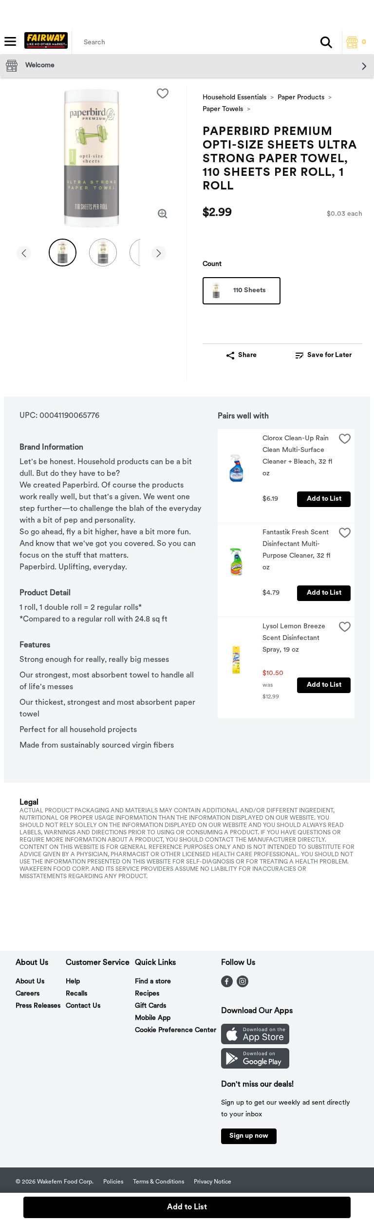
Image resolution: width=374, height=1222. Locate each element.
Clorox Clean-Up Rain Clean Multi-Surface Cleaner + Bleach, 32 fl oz (298, 456)
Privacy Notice (212, 1182)
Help (73, 981)
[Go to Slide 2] (103, 252)
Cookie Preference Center (175, 1030)
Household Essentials (234, 97)
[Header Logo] (44, 42)
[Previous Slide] (24, 254)
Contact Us (83, 1006)
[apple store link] (255, 1042)
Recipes (147, 993)
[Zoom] (162, 214)
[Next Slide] (159, 254)
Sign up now (248, 1136)
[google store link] (255, 1067)
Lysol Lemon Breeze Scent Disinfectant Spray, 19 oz (294, 638)
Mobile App (152, 1018)
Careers (27, 993)
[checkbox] (162, 93)
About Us (30, 981)
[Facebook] (227, 985)
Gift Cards (150, 1006)
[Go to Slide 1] (62, 252)
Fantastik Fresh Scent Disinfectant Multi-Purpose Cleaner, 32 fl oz (297, 550)
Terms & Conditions (158, 1182)
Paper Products (301, 97)
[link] (323, 355)
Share (247, 355)
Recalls (76, 993)
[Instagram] (242, 985)
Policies (113, 1182)
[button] (326, 42)
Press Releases (38, 1006)
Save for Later (329, 355)
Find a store (153, 981)
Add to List (324, 499)
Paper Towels (223, 109)
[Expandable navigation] (10, 41)
